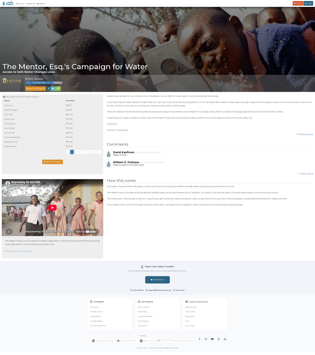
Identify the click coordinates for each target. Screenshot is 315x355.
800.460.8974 (138, 290)
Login (309, 3)
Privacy (166, 348)
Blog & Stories (189, 316)
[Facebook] (199, 339)
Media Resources (190, 307)
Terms (171, 348)
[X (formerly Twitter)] (218, 339)
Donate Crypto (142, 326)
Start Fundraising (143, 307)
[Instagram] (205, 339)
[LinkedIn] (225, 339)
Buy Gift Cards (142, 312)
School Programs (143, 321)
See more (306, 173)
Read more (305, 134)
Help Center (180, 290)
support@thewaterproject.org (159, 290)
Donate (298, 3)
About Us (20, 4)
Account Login (190, 326)
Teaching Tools (190, 312)
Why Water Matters (96, 321)
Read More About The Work (18, 251)
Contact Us (30, 4)
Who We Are (94, 307)
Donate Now (159, 280)
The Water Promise (96, 312)
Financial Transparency (98, 326)
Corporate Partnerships (145, 316)
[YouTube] (212, 339)
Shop (187, 321)
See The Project (36, 88)
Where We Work (95, 316)
